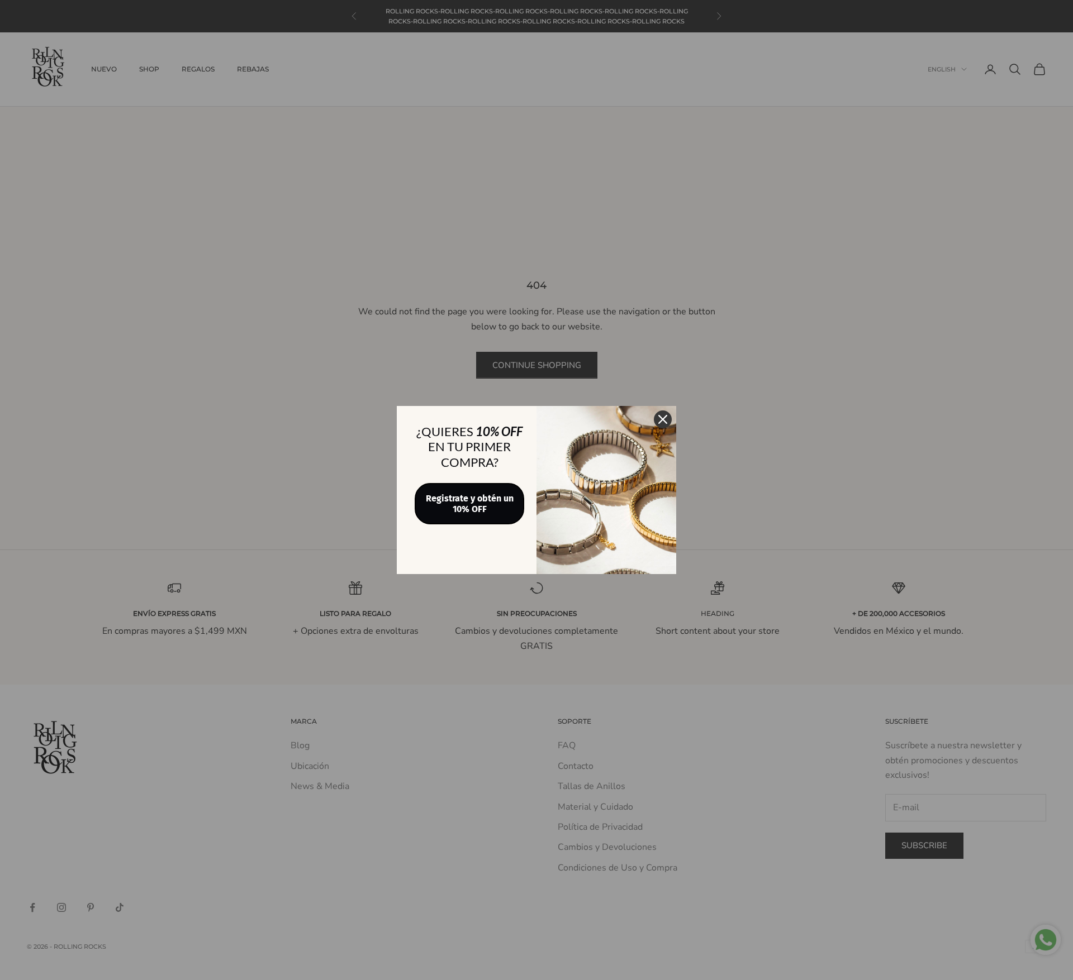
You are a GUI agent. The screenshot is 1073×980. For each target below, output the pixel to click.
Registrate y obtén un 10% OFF (470, 503)
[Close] (662, 419)
